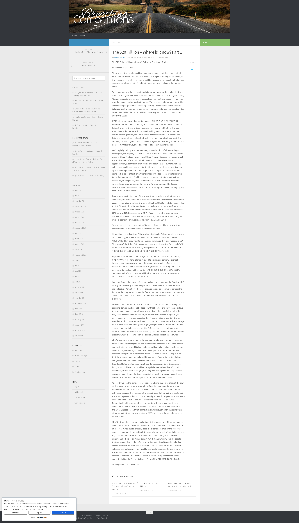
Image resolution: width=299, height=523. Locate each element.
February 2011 (80, 287)
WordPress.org (80, 403)
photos (77, 361)
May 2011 (78, 276)
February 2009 (80, 330)
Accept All (63, 513)
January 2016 (79, 217)
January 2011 (79, 292)
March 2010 (79, 314)
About (82, 36)
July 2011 (78, 266)
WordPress (85, 518)
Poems (77, 366)
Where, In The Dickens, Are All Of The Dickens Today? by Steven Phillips (125, 486)
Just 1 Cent (117, 42)
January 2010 (79, 325)
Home (74, 36)
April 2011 (78, 282)
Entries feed (79, 392)
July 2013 (78, 233)
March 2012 (79, 239)
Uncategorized (80, 372)
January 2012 (79, 244)
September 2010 (80, 303)
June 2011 (78, 271)
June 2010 (78, 309)
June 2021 (78, 190)
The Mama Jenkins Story (95, 175)
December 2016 (80, 201)
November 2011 (80, 249)
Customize (15, 513)
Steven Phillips (120, 57)
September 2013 (80, 228)
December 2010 (80, 298)
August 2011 (79, 260)
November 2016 (80, 206)
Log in (77, 387)
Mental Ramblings (81, 356)
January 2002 (79, 336)
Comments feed (80, 397)
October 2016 (79, 212)
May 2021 (78, 196)
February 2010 (80, 319)
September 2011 (80, 255)
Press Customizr (102, 518)
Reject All (39, 513)
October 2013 (79, 222)
